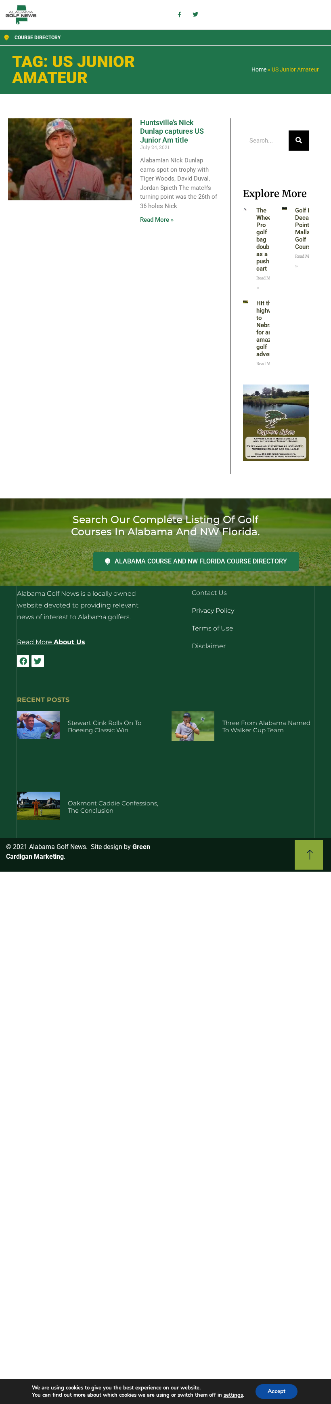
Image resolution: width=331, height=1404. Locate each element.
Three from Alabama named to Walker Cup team (266, 726)
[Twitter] (37, 661)
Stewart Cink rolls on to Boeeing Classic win (104, 726)
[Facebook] (23, 661)
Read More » (157, 219)
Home (258, 69)
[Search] (299, 140)
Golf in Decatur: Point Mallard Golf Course (306, 228)
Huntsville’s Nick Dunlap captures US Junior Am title (172, 131)
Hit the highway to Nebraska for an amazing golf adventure (269, 329)
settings (233, 1395)
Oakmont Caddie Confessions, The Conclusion (113, 806)
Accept (276, 1391)
